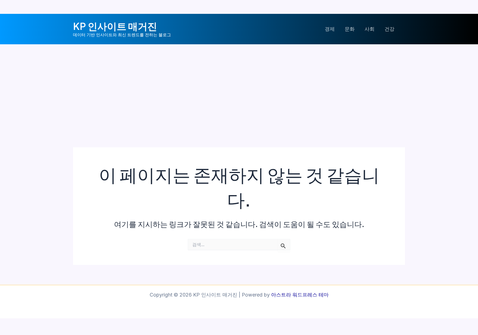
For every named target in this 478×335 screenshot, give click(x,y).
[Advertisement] (239, 86)
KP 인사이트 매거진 (115, 26)
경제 (330, 29)
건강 (389, 29)
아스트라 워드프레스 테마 (300, 295)
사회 (370, 29)
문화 (350, 29)
